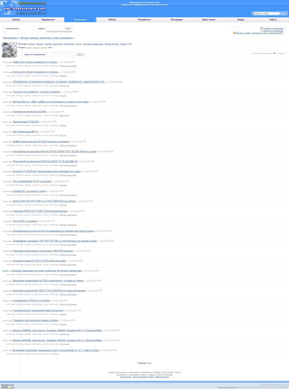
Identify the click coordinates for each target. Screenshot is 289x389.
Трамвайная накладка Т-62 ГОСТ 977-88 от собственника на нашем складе (55, 241)
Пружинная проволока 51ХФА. (30, 112)
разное (44, 47)
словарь (151, 374)
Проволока (69, 44)
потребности (121, 374)
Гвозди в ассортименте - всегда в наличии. (37, 92)
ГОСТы (159, 374)
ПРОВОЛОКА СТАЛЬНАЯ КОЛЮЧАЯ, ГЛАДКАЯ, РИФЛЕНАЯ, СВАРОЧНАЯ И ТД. (59, 82)
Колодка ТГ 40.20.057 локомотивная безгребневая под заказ (47, 171)
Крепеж (40, 44)
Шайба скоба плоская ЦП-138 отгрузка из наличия (41, 141)
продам (36, 47)
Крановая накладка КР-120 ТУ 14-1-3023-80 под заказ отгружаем (49, 290)
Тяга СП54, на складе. (25, 221)
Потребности (144, 19)
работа (178, 372)
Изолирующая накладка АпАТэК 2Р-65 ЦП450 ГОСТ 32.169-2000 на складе (55, 151)
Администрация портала (228, 387)
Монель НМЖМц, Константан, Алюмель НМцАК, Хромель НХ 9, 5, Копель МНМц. (57, 330)
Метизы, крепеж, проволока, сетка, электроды (46, 38)
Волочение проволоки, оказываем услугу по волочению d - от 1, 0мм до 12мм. (55, 350)
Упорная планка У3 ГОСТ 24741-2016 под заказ (39, 261)
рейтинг (156, 372)
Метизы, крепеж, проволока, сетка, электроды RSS (259, 33)
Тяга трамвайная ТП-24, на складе (32, 181)
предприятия (134, 372)
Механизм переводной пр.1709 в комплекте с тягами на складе (48, 281)
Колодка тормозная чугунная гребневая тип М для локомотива (47, 270)
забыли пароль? (65, 31)
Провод (123, 44)
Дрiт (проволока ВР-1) (25, 131)
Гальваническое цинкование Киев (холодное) (38, 310)
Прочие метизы (112, 44)
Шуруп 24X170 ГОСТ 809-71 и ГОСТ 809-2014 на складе (44, 201)
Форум (241, 19)
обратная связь (162, 377)
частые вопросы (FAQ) (143, 377)
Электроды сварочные (93, 44)
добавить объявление (273, 28)
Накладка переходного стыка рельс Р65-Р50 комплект (43, 251)
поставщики (134, 374)
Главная (16, 19)
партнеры (168, 374)
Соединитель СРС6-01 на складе (31, 300)
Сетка (78, 44)
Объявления (10, 38)
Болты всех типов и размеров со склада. (35, 72)
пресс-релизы (122, 372)
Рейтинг (112, 19)
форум (143, 374)
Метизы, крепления (54, 44)
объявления (147, 372)
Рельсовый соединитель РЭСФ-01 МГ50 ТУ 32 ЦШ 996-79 (45, 161)
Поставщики (177, 19)
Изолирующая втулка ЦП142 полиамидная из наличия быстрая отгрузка (53, 231)
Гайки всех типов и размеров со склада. (35, 62)
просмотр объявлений (273, 31)
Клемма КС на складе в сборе (29, 191)
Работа (273, 19)
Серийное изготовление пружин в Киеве (35, 320)
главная (111, 372)
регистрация (52, 31)
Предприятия (48, 19)
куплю (29, 47)
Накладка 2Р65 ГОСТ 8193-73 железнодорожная (40, 211)
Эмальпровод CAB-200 (26, 121)
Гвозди (32, 44)
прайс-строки (167, 372)
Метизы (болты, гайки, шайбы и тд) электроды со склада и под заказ (50, 102)
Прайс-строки (208, 19)
